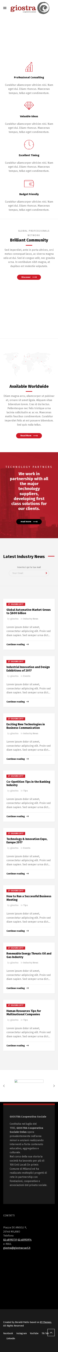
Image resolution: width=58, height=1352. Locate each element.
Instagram (21, 1333)
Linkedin (10, 1338)
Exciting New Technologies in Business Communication (25, 726)
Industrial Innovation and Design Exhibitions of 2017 (28, 668)
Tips (25, 790)
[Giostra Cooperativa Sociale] (29, 8)
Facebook (8, 1333)
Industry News (30, 618)
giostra (14, 618)
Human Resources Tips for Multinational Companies (23, 1012)
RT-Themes (45, 1322)
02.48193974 (25, 1239)
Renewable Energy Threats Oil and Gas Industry (28, 955)
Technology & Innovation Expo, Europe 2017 (26, 840)
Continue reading (15, 644)
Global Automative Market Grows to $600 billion (28, 611)
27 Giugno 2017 (16, 604)
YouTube (34, 1333)
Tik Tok (45, 1333)
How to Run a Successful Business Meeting (28, 898)
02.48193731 (10, 1239)
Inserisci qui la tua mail (29, 567)
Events (26, 676)
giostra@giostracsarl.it (16, 1247)
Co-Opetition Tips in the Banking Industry (28, 783)
